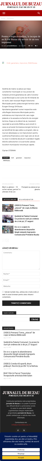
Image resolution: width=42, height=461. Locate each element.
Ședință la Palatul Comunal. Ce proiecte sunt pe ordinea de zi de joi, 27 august (27, 218)
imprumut (27, 158)
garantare (19, 158)
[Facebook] (11, 56)
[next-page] (7, 240)
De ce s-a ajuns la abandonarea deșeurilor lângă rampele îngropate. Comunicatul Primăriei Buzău (19, 354)
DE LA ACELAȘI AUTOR (26, 199)
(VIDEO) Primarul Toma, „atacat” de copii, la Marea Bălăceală (26, 208)
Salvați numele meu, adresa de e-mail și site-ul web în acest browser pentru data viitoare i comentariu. (20, 294)
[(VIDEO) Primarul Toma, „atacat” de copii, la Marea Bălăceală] (7, 208)
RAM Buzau (6, 160)
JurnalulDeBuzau (12, 46)
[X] (16, 56)
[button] (3, 13)
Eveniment (10, 18)
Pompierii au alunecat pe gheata (31, 188)
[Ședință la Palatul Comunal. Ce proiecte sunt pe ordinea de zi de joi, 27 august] (7, 219)
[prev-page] (3, 240)
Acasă (3, 18)
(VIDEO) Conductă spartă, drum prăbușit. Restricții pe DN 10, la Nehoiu (21, 364)
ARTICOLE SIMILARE (10, 199)
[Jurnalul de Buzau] (21, 5)
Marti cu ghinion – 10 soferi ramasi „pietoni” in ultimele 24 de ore (11, 189)
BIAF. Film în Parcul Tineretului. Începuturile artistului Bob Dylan (18, 374)
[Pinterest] (22, 56)
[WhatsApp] (27, 56)
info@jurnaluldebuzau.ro (21, 425)
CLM (12, 158)
